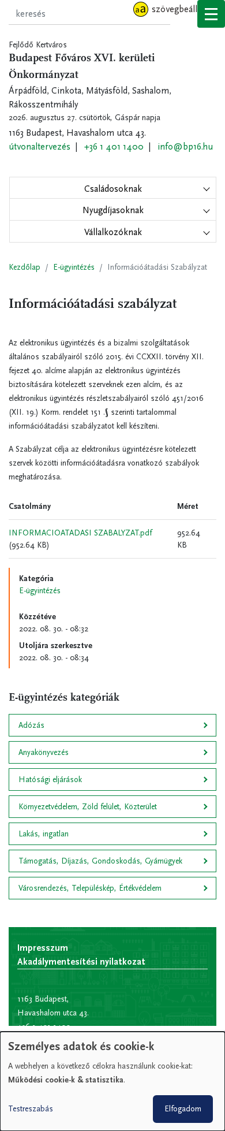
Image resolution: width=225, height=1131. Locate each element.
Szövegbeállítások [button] (186, 8)
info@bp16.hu (185, 146)
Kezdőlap (24, 267)
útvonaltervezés (39, 146)
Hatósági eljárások (50, 779)
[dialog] (112, 1081)
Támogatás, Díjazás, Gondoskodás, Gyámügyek (100, 861)
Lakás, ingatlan (43, 834)
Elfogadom (182, 1109)
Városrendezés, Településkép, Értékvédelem (90, 888)
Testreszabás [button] (30, 1109)
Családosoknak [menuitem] (113, 188)
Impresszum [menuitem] (42, 947)
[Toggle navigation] (211, 14)
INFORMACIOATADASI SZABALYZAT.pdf (80, 533)
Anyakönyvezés (43, 752)
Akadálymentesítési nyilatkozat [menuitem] (81, 961)
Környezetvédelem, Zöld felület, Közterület (87, 807)
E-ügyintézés (74, 267)
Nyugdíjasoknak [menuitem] (113, 209)
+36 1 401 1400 (114, 146)
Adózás (31, 725)
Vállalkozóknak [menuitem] (113, 231)
